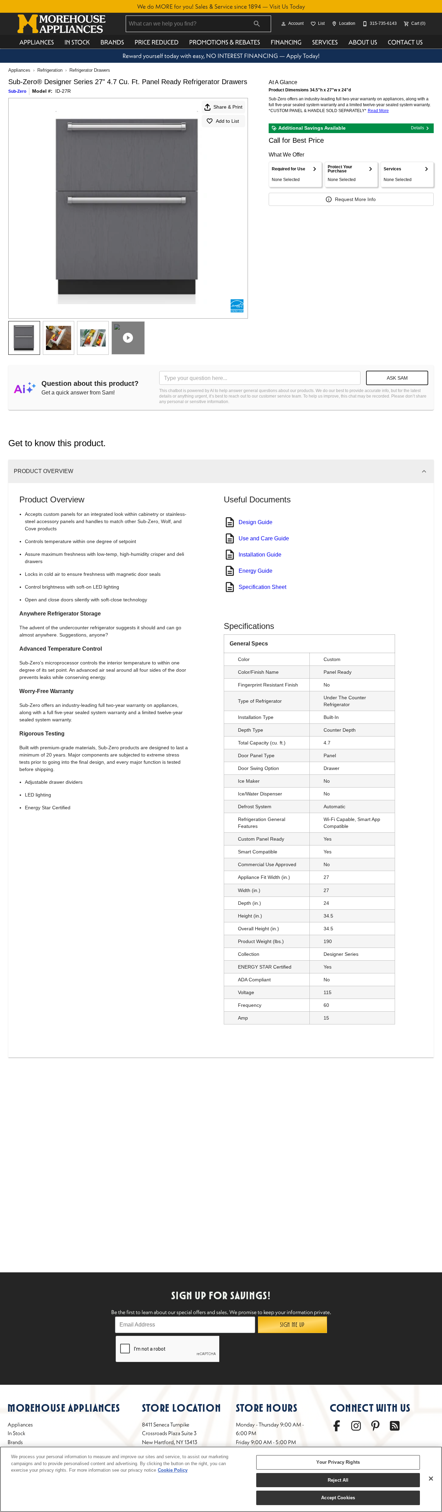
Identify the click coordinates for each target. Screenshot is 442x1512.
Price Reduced (157, 42)
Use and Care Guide (264, 538)
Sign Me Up (292, 1324)
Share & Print (227, 107)
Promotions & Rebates (224, 42)
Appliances (36, 42)
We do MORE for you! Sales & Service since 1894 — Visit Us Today (221, 6)
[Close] (431, 1478)
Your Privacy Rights (337, 1462)
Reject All (338, 1480)
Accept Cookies (338, 1497)
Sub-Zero (17, 91)
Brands (112, 42)
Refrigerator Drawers (89, 70)
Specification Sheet (262, 587)
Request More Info (355, 199)
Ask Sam (397, 378)
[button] (283, 24)
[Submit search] (257, 24)
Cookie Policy (173, 1470)
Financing (286, 42)
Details (417, 128)
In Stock (77, 42)
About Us (362, 42)
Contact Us (405, 42)
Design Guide (255, 522)
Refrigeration (50, 70)
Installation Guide (260, 555)
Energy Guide (255, 571)
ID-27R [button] (63, 91)
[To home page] (61, 23)
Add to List (227, 121)
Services (325, 42)
